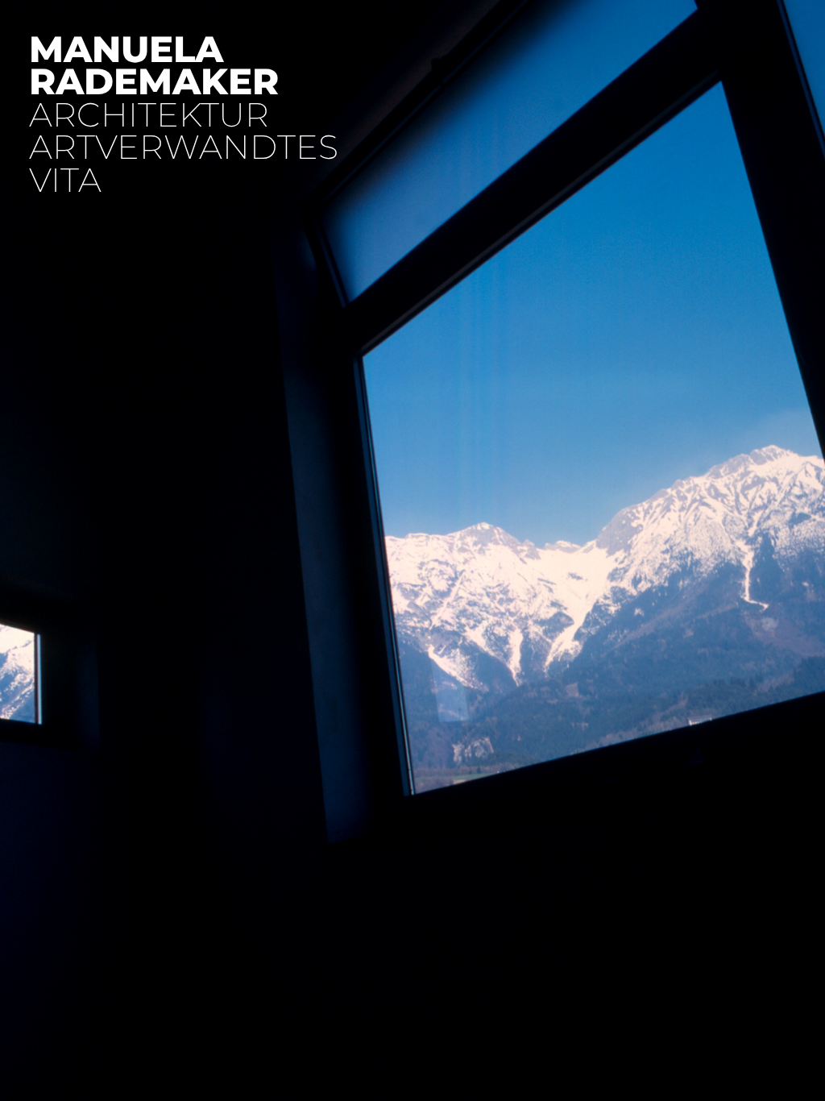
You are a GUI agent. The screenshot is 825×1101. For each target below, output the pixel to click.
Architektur (149, 114)
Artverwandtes (183, 147)
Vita (65, 180)
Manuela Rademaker (154, 65)
